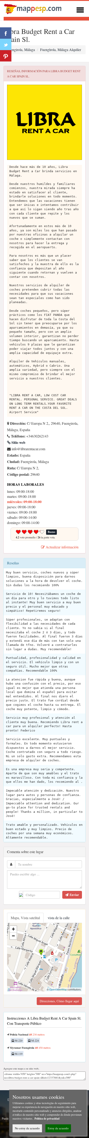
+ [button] (13, 929)
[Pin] (5, 55)
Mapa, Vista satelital (25, 917)
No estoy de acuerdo (27, 1128)
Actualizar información (62, 547)
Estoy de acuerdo (58, 1128)
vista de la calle (59, 917)
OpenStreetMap (58, 989)
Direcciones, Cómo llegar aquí (59, 1001)
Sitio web (17, 442)
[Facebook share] (5, 33)
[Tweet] (5, 44)
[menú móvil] (80, 9)
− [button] (13, 936)
